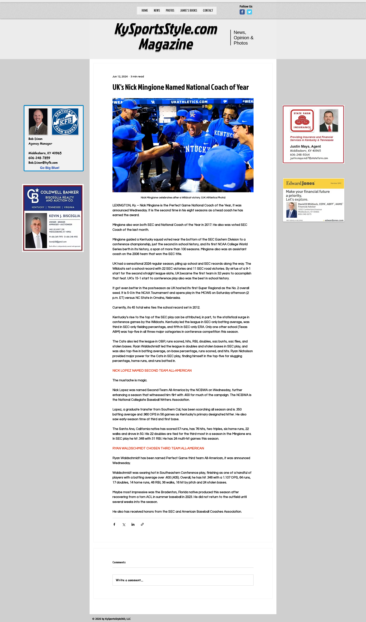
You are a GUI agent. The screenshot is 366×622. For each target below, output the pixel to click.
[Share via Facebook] (114, 524)
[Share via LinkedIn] (133, 524)
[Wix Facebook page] (242, 11)
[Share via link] (142, 524)
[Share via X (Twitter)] (123, 524)
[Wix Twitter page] (249, 11)
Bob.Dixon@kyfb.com (43, 162)
